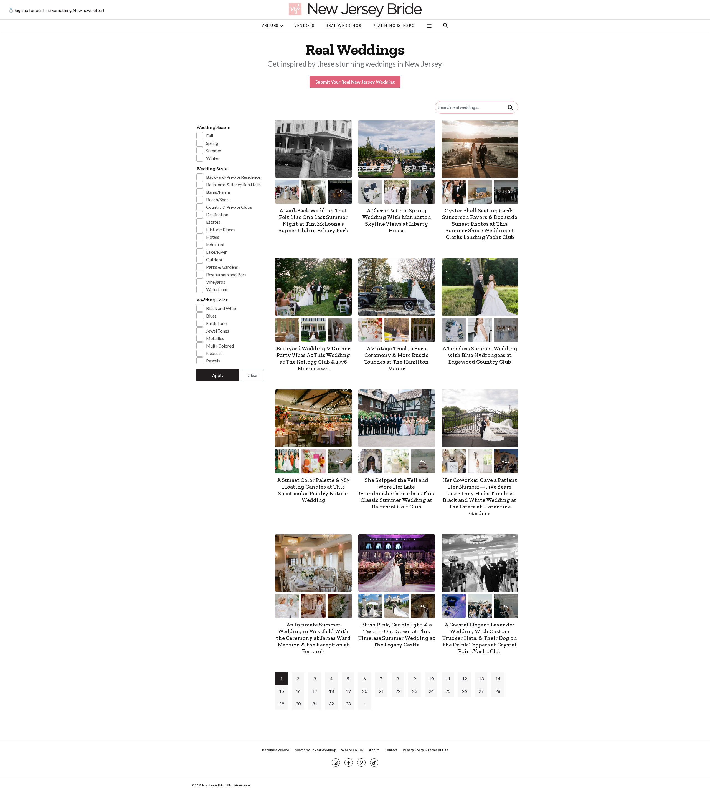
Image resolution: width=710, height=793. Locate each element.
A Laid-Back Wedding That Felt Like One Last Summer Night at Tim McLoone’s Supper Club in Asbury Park (313, 220)
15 (281, 691)
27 (481, 691)
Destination (217, 214)
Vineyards (215, 282)
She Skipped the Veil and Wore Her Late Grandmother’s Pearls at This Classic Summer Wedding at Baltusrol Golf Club (396, 493)
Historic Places (220, 229)
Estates (213, 222)
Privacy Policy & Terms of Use (425, 750)
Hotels (212, 237)
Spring (212, 143)
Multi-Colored (220, 345)
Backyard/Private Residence (233, 177)
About (374, 750)
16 (298, 691)
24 (431, 691)
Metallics (215, 338)
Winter (212, 158)
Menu (428, 26)
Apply (218, 375)
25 (447, 691)
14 (497, 678)
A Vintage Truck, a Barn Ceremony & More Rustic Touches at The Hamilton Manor (396, 358)
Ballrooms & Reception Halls (233, 184)
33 (348, 703)
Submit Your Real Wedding (315, 750)
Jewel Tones (217, 330)
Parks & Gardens (222, 267)
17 (314, 691)
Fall (209, 135)
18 (331, 691)
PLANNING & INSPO (393, 25)
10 (431, 678)
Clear (253, 375)
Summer (214, 150)
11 (447, 678)
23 (414, 691)
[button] (445, 26)
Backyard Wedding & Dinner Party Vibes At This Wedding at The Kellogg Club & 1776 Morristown (313, 358)
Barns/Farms (218, 192)
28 (497, 691)
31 (314, 703)
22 (397, 691)
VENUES (270, 25)
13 (481, 678)
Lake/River (216, 252)
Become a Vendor (275, 750)
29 (281, 703)
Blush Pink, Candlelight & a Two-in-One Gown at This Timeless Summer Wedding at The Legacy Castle (396, 634)
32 (331, 703)
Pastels (213, 360)
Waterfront (217, 289)
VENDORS (304, 25)
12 (464, 678)
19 (348, 691)
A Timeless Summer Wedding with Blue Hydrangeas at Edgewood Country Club (479, 355)
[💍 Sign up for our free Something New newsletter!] (355, 9)
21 (381, 691)
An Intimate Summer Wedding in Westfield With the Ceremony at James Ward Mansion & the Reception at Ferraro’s (313, 637)
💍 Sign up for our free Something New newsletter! (56, 10)
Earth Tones (217, 323)
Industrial (215, 244)
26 (464, 691)
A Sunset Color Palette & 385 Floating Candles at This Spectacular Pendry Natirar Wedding (313, 490)
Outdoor (214, 259)
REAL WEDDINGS (343, 25)
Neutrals (214, 353)
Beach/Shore (218, 199)
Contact (390, 750)
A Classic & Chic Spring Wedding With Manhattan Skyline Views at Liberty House (396, 220)
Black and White (221, 308)
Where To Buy (352, 750)
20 (364, 691)
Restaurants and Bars (226, 274)
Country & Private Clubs (229, 207)
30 (298, 703)
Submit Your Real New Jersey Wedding (355, 81)
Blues (211, 315)
